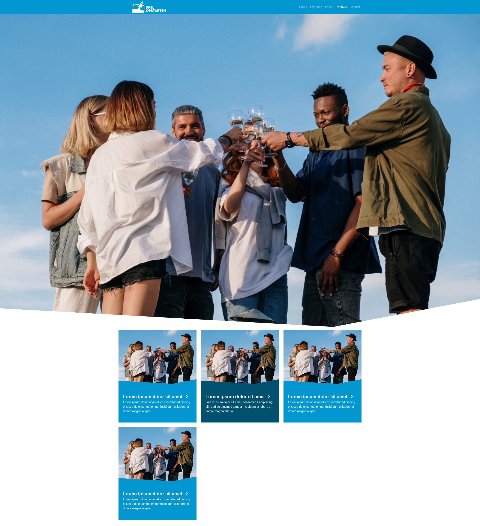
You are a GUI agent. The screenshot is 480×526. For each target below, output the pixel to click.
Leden (329, 7)
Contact (355, 7)
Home (303, 7)
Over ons (316, 7)
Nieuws (342, 7)
